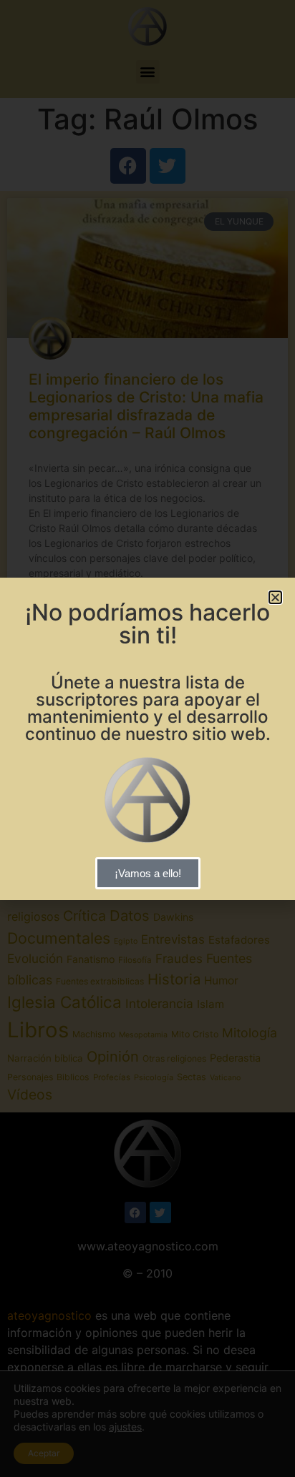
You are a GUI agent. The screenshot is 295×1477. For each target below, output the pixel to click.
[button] (275, 597)
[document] (147, 738)
